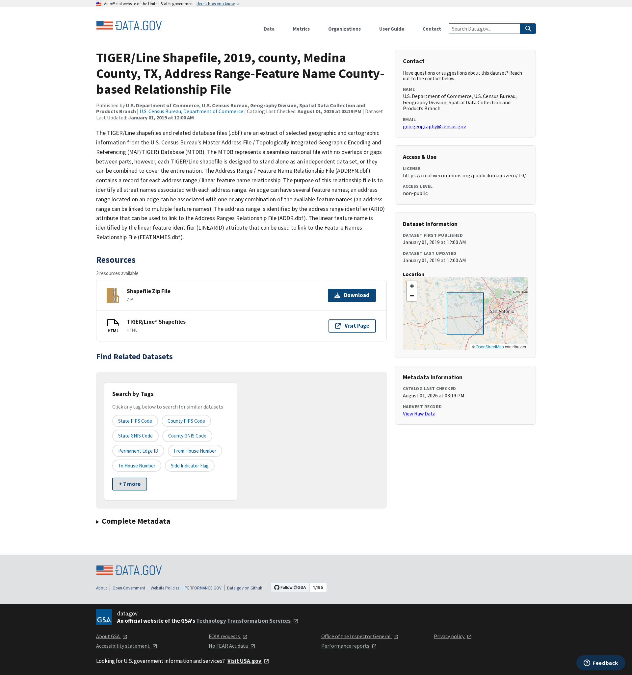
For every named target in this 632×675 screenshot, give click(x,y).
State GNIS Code (135, 436)
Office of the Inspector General (356, 636)
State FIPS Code (135, 421)
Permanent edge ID (138, 451)
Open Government (129, 588)
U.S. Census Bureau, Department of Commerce (191, 111)
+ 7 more (130, 484)
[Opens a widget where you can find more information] (600, 663)
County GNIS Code (187, 436)
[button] (412, 286)
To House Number (136, 466)
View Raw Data (419, 413)
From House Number (195, 451)
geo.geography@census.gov (434, 126)
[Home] (129, 26)
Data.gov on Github (244, 588)
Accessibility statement (123, 645)
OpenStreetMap (490, 346)
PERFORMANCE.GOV (203, 588)
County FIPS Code (186, 421)
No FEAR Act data (229, 645)
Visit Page (357, 325)
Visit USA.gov (244, 660)
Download (356, 295)
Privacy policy (449, 636)
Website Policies (165, 588)
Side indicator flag (190, 466)
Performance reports (345, 645)
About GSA (108, 636)
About (101, 588)
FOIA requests (225, 636)
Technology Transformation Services (244, 620)
